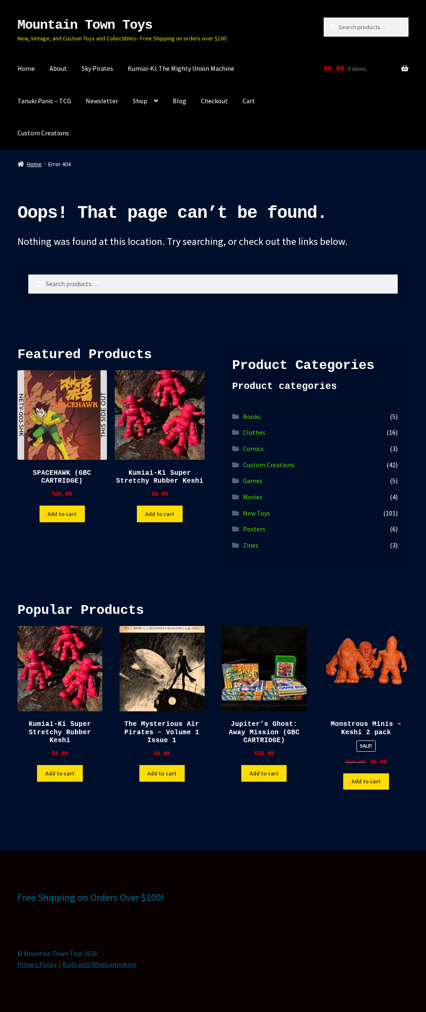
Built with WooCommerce (99, 964)
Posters (254, 529)
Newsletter (102, 101)
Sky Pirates (97, 68)
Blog (179, 101)
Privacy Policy (37, 964)
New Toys (256, 513)
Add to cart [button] (62, 514)
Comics (253, 448)
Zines (250, 545)
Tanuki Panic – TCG (44, 101)
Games (253, 480)
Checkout (214, 101)
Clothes (254, 432)
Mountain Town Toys (84, 25)
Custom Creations (43, 133)
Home (26, 68)
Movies (253, 497)
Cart (249, 101)
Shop (140, 101)
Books (252, 416)
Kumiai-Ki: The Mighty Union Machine (181, 68)
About (58, 68)
